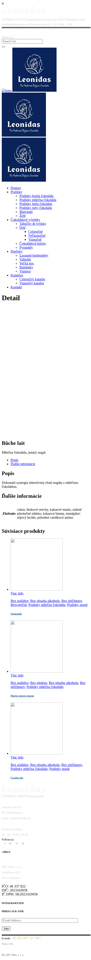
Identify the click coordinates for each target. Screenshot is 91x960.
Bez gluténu (38, 683)
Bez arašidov (19, 601)
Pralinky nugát (77, 605)
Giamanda (16, 613)
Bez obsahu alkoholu (45, 601)
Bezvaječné (19, 605)
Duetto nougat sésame (22, 695)
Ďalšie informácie (23, 464)
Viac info (17, 593)
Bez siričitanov (71, 601)
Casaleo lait (17, 777)
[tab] (50, 460)
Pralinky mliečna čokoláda (46, 605)
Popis (14, 460)
